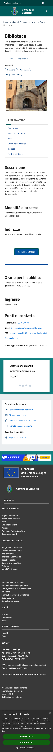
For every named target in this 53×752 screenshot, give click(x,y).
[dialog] (26, 731)
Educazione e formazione (13, 582)
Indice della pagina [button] (16, 120)
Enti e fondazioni (9, 524)
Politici (5, 527)
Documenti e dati (9, 533)
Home (5, 22)
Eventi (4, 636)
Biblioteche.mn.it (12, 338)
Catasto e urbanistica (11, 562)
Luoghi (34, 22)
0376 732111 (23, 668)
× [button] (50, 713)
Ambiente (6, 591)
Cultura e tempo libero (12, 550)
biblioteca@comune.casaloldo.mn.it (26, 327)
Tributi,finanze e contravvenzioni (16, 588)
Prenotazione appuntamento (14, 687)
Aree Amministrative (11, 518)
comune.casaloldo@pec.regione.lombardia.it (28, 333)
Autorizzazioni (8, 597)
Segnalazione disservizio (13, 690)
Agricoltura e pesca (10, 600)
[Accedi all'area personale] (43, 3)
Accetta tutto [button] (26, 736)
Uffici (4, 521)
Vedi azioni (22, 58)
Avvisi (4, 620)
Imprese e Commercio (11, 556)
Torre (42, 22)
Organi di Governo (10, 515)
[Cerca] (47, 11)
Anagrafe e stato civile (12, 547)
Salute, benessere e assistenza (15, 594)
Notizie (5, 614)
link (3, 731)
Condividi (9, 58)
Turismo (5, 566)
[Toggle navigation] (5, 11)
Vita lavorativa (8, 553)
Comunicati (7, 617)
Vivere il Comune (19, 22)
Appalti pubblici (9, 559)
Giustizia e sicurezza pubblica (15, 585)
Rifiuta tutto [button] (26, 742)
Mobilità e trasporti (10, 569)
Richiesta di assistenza (12, 697)
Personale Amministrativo (13, 530)
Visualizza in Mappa (26, 251)
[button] (26, 747)
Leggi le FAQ (7, 693)
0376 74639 (23, 322)
